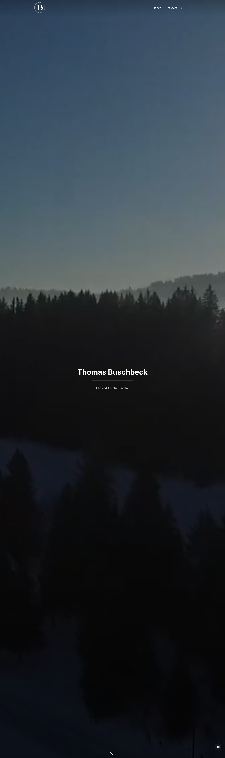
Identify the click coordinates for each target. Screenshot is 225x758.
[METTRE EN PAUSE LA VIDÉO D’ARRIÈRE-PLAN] (218, 747)
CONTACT (172, 8)
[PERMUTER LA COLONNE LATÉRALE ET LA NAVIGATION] (188, 8)
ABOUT (157, 8)
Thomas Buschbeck (112, 372)
